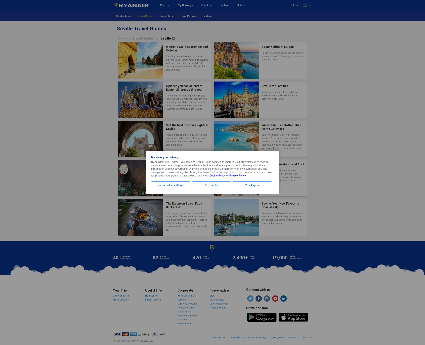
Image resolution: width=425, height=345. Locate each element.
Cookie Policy (218, 175)
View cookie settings (170, 185)
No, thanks (211, 185)
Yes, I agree (252, 185)
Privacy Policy (237, 175)
